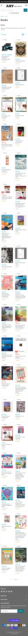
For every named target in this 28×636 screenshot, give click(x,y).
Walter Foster (4, 570)
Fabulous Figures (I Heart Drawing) (6, 384)
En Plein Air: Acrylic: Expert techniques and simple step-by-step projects (7, 326)
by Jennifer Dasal (18, 393)
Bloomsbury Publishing (19, 358)
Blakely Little (4, 240)
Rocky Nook (17, 143)
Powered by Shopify (14, 633)
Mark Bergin (4, 118)
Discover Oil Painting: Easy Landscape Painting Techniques (20, 326)
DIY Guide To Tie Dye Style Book (20, 437)
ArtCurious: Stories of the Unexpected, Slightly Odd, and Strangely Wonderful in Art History (20, 389)
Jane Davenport (5, 386)
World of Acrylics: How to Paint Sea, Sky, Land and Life (7, 356)
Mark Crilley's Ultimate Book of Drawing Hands (7, 145)
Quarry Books (17, 540)
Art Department (18, 178)
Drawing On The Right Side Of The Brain (6, 88)
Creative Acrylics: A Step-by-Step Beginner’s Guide (7, 505)
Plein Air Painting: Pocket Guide (6, 417)
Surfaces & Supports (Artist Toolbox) (6, 569)
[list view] (25, 34)
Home (2, 16)
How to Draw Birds (19, 115)
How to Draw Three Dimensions (6, 116)
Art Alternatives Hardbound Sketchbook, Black (6, 58)
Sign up (21, 611)
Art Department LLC (19, 207)
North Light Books (18, 329)
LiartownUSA (17, 417)
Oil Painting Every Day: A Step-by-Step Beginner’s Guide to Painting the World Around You (20, 475)
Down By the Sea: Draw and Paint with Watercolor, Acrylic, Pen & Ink (20, 175)
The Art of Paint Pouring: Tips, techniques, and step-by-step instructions (20, 504)
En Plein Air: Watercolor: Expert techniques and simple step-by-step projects (20, 295)
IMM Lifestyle (4, 199)
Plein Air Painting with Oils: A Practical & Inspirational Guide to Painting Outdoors (20, 568)
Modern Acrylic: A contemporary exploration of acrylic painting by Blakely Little (6, 236)
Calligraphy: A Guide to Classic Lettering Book (7, 197)
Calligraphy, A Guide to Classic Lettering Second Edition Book (20, 205)
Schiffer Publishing (5, 297)
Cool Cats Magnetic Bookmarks (6, 170)
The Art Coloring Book (7, 266)
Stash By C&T (17, 439)
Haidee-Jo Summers (19, 571)
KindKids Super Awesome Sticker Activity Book (6, 295)
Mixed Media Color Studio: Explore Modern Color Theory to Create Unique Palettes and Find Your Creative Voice (20, 536)
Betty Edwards (4, 89)
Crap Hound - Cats (19, 416)
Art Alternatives (4, 60)
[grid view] (22, 34)
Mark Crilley (4, 147)
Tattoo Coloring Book (20, 61)
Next (16, 579)
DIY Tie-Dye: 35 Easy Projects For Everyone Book (7, 473)
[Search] (25, 10)
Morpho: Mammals (19, 84)
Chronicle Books (18, 62)
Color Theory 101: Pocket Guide (19, 141)
